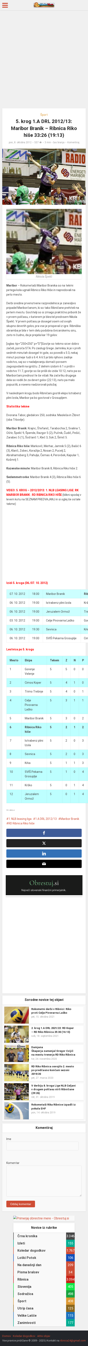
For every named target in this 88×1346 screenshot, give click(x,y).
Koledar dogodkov (24, 1336)
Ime (8, 1139)
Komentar (12, 1163)
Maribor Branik (69, 818)
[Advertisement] (44, 61)
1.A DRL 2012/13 (46, 818)
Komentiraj (73, 142)
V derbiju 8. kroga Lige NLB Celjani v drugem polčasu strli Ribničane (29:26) (53, 1089)
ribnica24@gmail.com (73, 1340)
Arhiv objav (43, 1336)
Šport (44, 114)
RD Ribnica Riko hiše (21, 823)
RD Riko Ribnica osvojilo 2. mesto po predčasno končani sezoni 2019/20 (52, 1070)
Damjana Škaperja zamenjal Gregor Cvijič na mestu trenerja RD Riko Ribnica (53, 1051)
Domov (6, 1336)
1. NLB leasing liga (20, 818)
